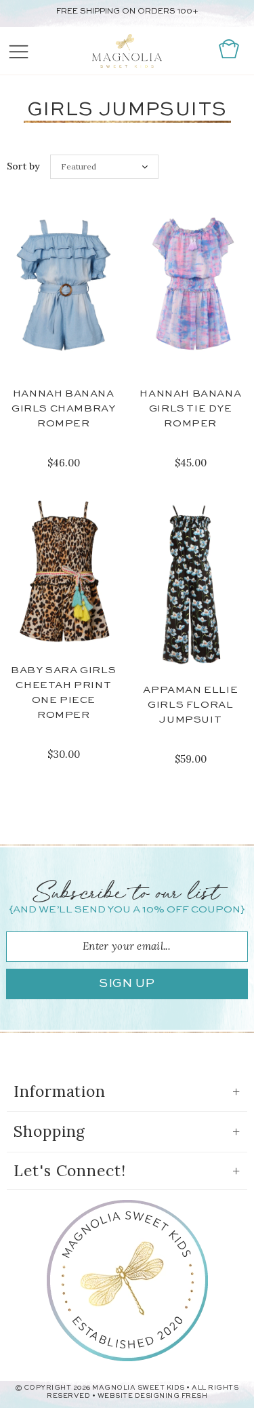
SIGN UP (127, 984)
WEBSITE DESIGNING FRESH (153, 1395)
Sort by (23, 166)
